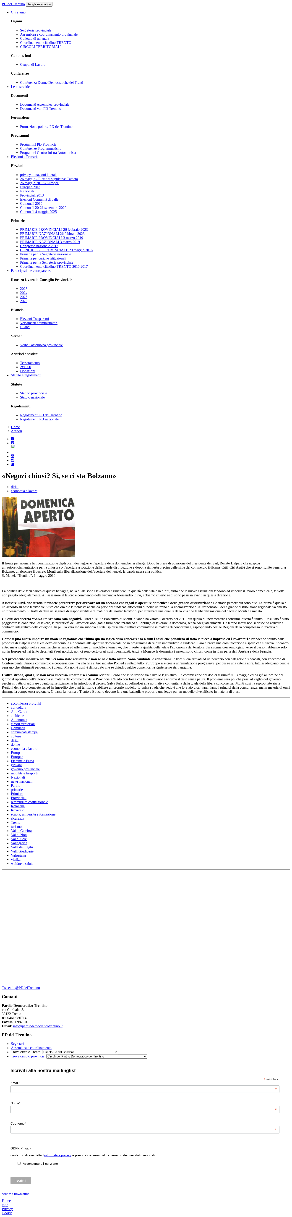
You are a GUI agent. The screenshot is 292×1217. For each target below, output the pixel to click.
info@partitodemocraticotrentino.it (38, 1026)
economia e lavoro (24, 491)
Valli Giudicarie (22, 851)
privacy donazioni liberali (38, 175)
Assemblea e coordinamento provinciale (49, 34)
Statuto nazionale (32, 397)
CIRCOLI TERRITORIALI (40, 47)
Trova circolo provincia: (28, 1056)
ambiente (17, 716)
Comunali (18, 728)
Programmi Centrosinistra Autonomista (48, 153)
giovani (16, 765)
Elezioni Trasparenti (34, 319)
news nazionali (21, 781)
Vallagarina (19, 843)
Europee (17, 757)
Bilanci (25, 327)
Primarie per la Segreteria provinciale (46, 262)
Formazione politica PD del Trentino (46, 127)
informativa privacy (57, 1155)
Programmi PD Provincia (38, 144)
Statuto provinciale (33, 393)
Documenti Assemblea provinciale (44, 104)
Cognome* (143, 1123)
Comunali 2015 (31, 203)
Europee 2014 (30, 187)
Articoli (16, 431)
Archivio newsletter (15, 1194)
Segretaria (18, 1044)
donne (15, 744)
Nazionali (27, 191)
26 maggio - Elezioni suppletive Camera (49, 179)
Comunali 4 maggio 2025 (38, 212)
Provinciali (18, 798)
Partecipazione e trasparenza (31, 271)
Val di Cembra (21, 831)
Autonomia (19, 720)
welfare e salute (22, 864)
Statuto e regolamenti (26, 375)
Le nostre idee (21, 87)
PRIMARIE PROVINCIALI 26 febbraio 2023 (54, 229)
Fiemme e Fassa (22, 761)
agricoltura (18, 707)
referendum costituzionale (29, 802)
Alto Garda (19, 711)
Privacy (7, 1209)
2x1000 (25, 367)
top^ (5, 1205)
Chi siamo (18, 12)
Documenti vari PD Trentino (40, 108)
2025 (23, 297)
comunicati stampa (24, 732)
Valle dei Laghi (22, 847)
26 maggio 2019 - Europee (39, 183)
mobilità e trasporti (24, 773)
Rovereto (17, 810)
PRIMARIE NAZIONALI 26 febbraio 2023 (52, 234)
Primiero (17, 794)
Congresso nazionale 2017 (39, 246)
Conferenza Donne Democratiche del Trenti (51, 82)
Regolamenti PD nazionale (39, 419)
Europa (16, 753)
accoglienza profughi (26, 703)
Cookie (7, 1213)
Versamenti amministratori (38, 323)
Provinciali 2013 (32, 195)
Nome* (143, 1103)
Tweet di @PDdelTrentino (21, 988)
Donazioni (27, 371)
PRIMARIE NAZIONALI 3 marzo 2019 (50, 242)
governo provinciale (25, 769)
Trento (15, 822)
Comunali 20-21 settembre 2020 (43, 208)
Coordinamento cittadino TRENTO (45, 43)
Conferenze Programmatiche (40, 148)
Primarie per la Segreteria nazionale (45, 254)
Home (15, 427)
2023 (23, 289)
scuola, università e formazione (33, 814)
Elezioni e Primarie (24, 157)
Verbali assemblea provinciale (41, 345)
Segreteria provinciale (35, 30)
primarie (17, 790)
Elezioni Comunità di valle (39, 199)
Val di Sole (19, 839)
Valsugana (18, 855)
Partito (15, 785)
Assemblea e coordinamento (31, 1048)
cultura (16, 736)
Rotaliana (18, 806)
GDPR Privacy (20, 1148)
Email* (143, 1083)
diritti (14, 487)
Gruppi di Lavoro (32, 64)
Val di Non (19, 835)
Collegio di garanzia (34, 38)
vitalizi (16, 859)
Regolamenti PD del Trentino (41, 415)
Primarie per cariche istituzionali (43, 258)
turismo (16, 827)
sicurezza (17, 818)
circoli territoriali (23, 724)
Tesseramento (30, 363)
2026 (23, 301)
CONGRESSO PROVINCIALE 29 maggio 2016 (56, 250)
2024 (23, 293)
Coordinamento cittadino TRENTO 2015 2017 (54, 266)
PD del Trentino (13, 4)
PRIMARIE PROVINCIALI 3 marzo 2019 (51, 238)
